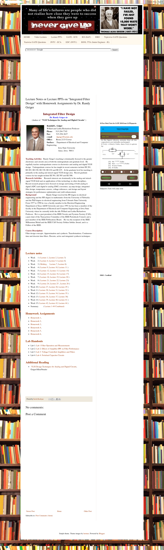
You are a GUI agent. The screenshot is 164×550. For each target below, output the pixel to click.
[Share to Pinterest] (59, 399)
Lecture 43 (53, 303)
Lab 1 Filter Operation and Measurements (53, 345)
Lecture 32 (63, 290)
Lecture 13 (54, 270)
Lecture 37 (53, 296)
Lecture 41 (63, 299)
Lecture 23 (64, 280)
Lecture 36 (43, 296)
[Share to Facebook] (57, 399)
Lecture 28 (53, 287)
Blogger (102, 533)
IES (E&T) (86, 37)
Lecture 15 (44, 274)
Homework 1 (36, 317)
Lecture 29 (63, 287)
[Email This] (50, 399)
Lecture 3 (61, 257)
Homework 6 (36, 334)
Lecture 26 (64, 283)
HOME (27, 37)
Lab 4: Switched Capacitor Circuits (50, 355)
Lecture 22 (54, 280)
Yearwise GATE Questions (35, 42)
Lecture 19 (54, 277)
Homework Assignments (40, 313)
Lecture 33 (43, 293)
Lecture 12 (44, 270)
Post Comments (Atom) (44, 515)
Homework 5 (36, 330)
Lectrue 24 (44, 283)
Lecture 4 (44, 260)
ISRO (97, 37)
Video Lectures (40, 37)
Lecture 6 (61, 260)
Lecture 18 (44, 277)
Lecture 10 (53, 267)
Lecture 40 (53, 299)
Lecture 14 (64, 270)
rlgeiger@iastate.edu (64, 136)
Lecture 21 (44, 280)
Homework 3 (36, 324)
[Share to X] (54, 399)
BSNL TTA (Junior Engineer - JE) (95, 42)
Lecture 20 (64, 277)
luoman (86, 533)
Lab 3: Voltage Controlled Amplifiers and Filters (55, 352)
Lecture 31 (53, 290)
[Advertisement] (82, 73)
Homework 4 (36, 327)
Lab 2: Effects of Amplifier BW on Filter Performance (57, 348)
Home (59, 511)
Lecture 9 (44, 267)
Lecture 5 (53, 260)
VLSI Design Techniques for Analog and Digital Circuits (53, 366)
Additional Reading (37, 362)
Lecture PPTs (56, 37)
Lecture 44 (63, 303)
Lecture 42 (43, 303)
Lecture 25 (54, 283)
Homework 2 (36, 321)
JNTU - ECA (55, 42)
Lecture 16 (54, 274)
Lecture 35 (63, 293)
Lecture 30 (43, 290)
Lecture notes (34, 253)
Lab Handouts (34, 341)
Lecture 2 (53, 257)
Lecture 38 (63, 296)
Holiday (43, 264)
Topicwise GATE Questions (115, 37)
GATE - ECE (72, 37)
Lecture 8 (62, 264)
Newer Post (30, 511)
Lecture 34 (53, 293)
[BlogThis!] (52, 399)
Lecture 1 (44, 257)
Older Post (88, 511)
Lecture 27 (43, 287)
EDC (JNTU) (71, 42)
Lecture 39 (43, 299)
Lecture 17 (64, 274)
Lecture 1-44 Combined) (54, 306)
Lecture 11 (63, 267)
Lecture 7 (53, 264)
